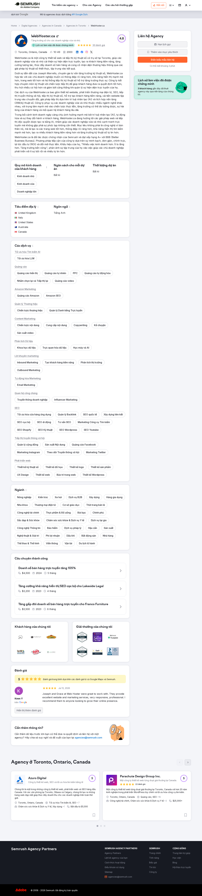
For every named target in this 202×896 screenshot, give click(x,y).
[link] (92, 5)
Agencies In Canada (52, 25)
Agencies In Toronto (76, 25)
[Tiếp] (188, 762)
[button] (171, 5)
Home (14, 25)
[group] (101, 793)
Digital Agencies (29, 25)
